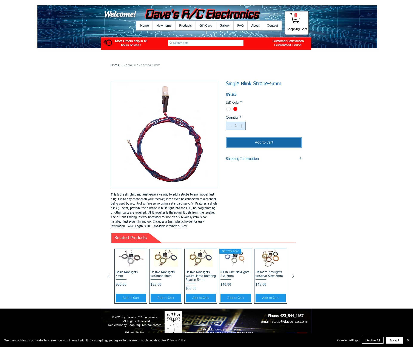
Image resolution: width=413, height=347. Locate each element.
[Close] (407, 340)
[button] (185, 25)
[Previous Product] (108, 276)
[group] (201, 276)
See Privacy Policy (173, 340)
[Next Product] (293, 276)
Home (115, 65)
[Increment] (242, 126)
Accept (394, 340)
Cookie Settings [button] (348, 340)
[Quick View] (131, 258)
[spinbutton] (236, 126)
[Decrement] (230, 126)
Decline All (373, 340)
